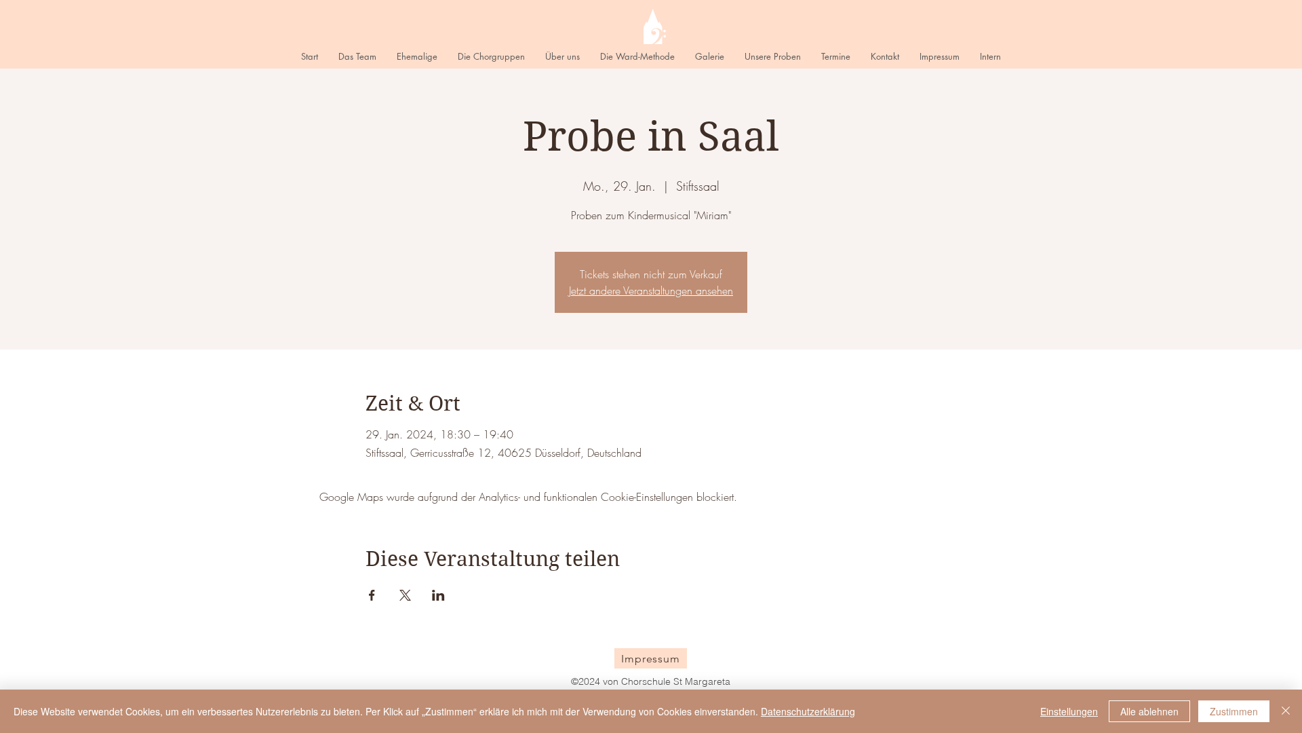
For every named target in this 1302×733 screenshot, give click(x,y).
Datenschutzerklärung (808, 711)
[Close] (1286, 711)
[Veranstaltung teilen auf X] (405, 595)
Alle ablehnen (1149, 711)
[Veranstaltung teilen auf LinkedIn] (438, 595)
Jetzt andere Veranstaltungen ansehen (651, 290)
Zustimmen (1234, 711)
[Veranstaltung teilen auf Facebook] (372, 595)
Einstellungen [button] (1069, 711)
